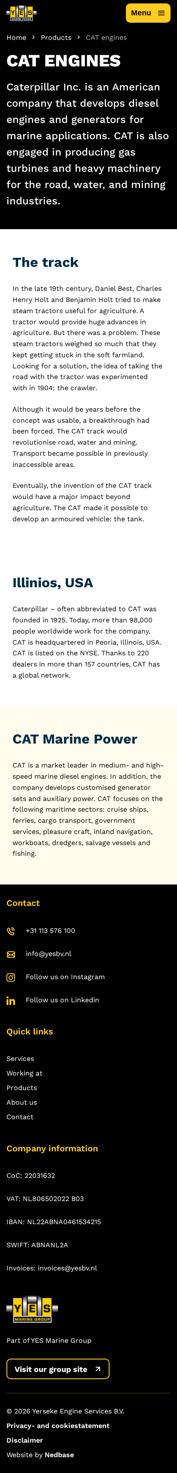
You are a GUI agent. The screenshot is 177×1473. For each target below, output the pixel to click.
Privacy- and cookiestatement (58, 1426)
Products (21, 1088)
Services (20, 1059)
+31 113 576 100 (50, 930)
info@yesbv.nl (48, 954)
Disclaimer (24, 1440)
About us (21, 1102)
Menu (141, 13)
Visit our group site (51, 1369)
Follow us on (65, 977)
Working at (24, 1073)
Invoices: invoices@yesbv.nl (51, 1268)
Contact (20, 1117)
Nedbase (59, 1455)
